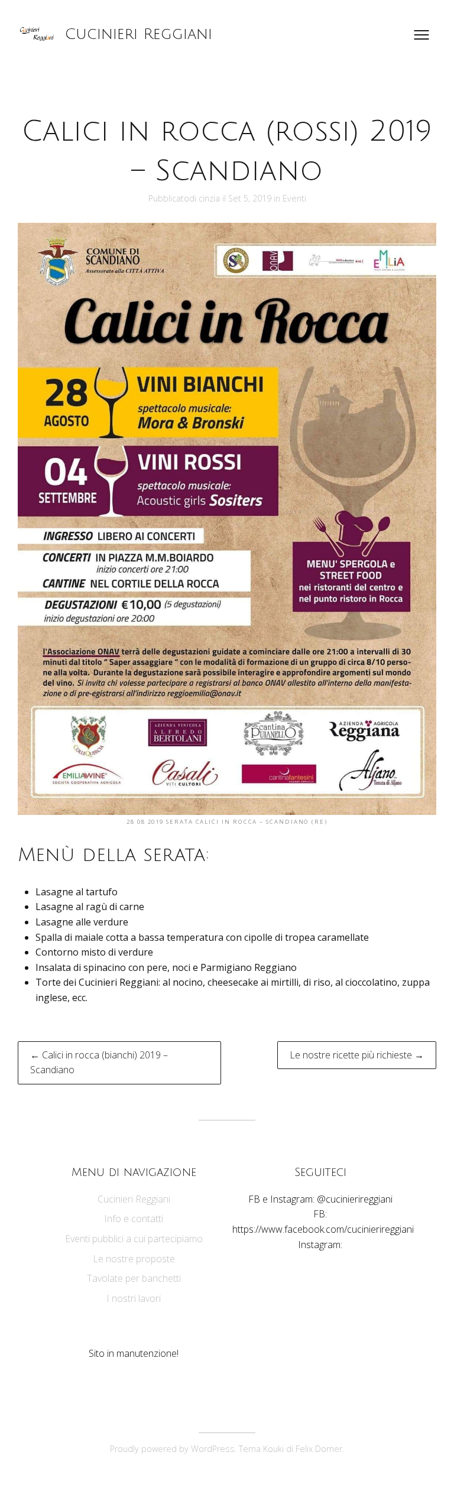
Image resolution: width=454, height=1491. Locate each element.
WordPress (213, 1448)
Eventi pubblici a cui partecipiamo (134, 1238)
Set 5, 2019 (251, 198)
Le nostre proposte (134, 1258)
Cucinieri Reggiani (138, 34)
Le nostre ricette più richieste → (357, 1054)
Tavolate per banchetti (134, 1278)
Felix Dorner (319, 1448)
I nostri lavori (133, 1298)
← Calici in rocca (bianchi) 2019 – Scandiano (99, 1062)
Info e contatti (133, 1218)
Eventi (294, 198)
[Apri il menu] (421, 35)
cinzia (209, 198)
